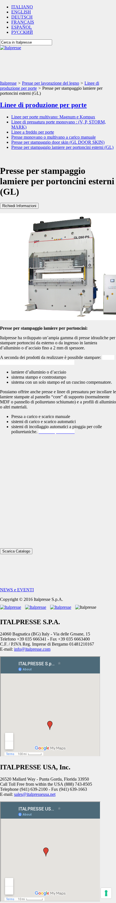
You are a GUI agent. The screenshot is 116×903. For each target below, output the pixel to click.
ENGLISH (21, 12)
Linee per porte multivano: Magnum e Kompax (53, 116)
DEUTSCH (22, 17)
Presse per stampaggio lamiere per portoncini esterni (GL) (62, 147)
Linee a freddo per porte (32, 132)
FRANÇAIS (22, 22)
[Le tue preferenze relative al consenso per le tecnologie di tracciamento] (106, 893)
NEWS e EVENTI (17, 589)
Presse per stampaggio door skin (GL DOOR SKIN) (57, 142)
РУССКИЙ (22, 32)
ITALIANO (22, 7)
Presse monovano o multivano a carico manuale (53, 137)
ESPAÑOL (21, 27)
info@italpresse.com (32, 649)
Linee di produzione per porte (43, 105)
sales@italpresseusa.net (34, 794)
